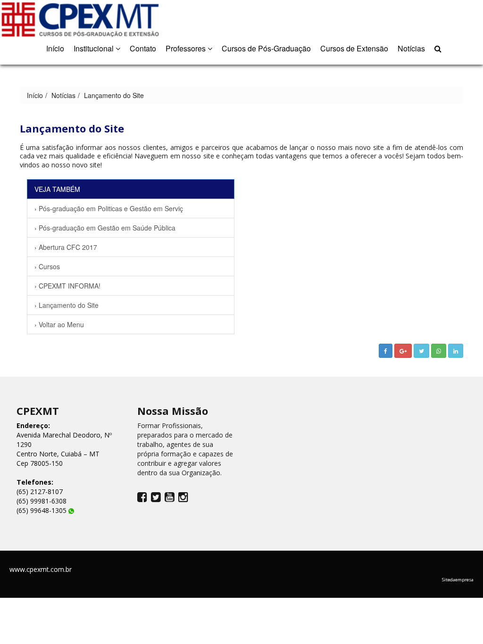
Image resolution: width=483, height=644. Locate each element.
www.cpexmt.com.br (40, 569)
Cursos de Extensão (354, 48)
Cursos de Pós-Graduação (266, 48)
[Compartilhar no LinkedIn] (455, 351)
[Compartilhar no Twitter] (421, 351)
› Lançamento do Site (66, 305)
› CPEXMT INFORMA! (67, 285)
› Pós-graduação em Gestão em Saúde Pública (104, 227)
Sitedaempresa (458, 580)
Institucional (95, 48)
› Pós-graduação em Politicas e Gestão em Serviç (108, 208)
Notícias (411, 48)
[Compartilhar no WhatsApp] (438, 351)
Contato (143, 48)
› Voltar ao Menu (59, 324)
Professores (187, 48)
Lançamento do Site (114, 95)
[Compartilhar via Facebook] (385, 351)
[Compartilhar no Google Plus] (403, 351)
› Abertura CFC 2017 (65, 247)
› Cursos (47, 266)
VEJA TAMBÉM (57, 189)
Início (55, 48)
